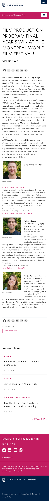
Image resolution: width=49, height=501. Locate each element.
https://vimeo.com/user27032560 (16, 213)
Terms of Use (25, 494)
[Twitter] (9, 71)
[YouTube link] (16, 451)
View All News (39, 419)
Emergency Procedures (10, 494)
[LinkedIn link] (10, 451)
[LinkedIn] (13, 71)
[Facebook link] (4, 451)
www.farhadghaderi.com (12, 268)
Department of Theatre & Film (13, 15)
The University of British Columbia (17, 4)
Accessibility (6, 497)
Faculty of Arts (9, 444)
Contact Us (7, 458)
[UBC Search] (44, 3)
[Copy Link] (22, 71)
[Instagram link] (21, 451)
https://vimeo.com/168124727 (14, 187)
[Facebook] (4, 71)
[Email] (17, 71)
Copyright (35, 494)
